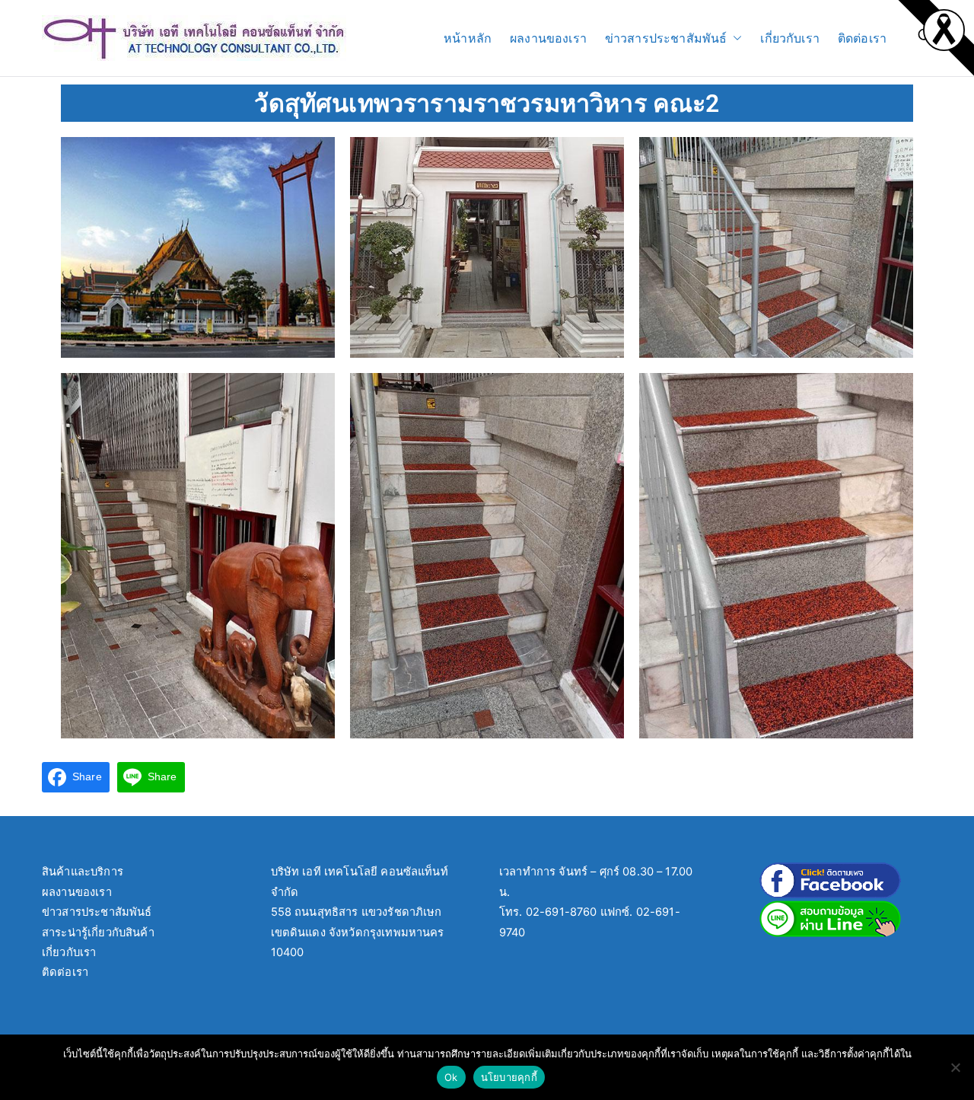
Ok (451, 1077)
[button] (734, 38)
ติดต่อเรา (862, 38)
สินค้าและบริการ (82, 871)
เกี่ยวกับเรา (789, 38)
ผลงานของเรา (548, 38)
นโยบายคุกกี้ (509, 1077)
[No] (955, 1067)
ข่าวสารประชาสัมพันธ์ (666, 38)
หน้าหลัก (468, 38)
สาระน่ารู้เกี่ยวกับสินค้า (98, 932)
